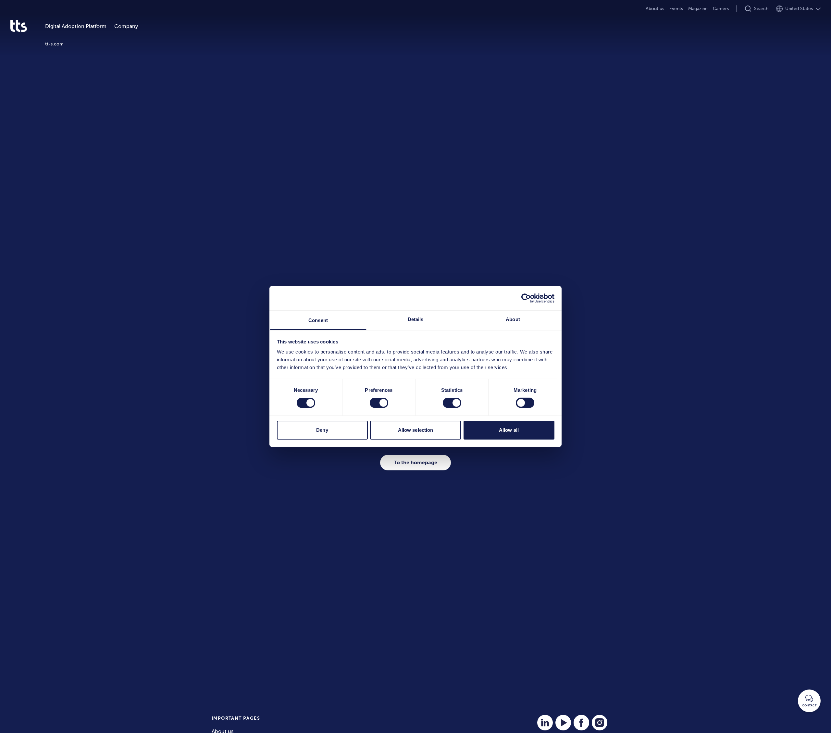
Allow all (509, 430)
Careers (721, 8)
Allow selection (415, 430)
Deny (322, 430)
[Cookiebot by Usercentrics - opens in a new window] (526, 298)
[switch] (379, 403)
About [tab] (513, 319)
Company (126, 26)
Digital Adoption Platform (75, 26)
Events (676, 8)
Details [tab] (416, 319)
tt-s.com (54, 44)
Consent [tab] (318, 320)
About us (655, 8)
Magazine (698, 8)
